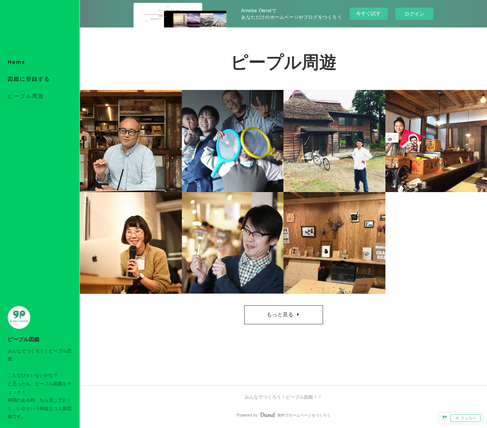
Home (16, 62)
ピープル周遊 (26, 96)
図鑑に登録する (29, 79)
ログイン (414, 13)
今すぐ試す (368, 13)
